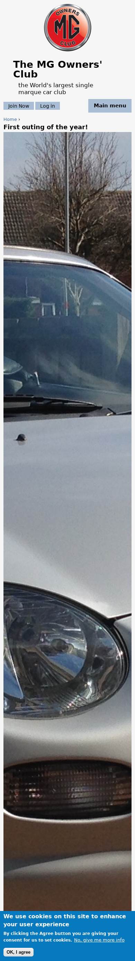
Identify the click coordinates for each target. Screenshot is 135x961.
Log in (47, 105)
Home (10, 119)
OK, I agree (18, 952)
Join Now (18, 105)
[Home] (67, 52)
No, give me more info (99, 940)
